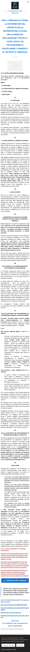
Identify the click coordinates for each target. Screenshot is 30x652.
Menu (28, 1)
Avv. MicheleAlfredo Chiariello (15, 73)
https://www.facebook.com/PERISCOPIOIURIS (14, 605)
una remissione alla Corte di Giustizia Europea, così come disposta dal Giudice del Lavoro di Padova (16, 505)
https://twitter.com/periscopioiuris (11, 612)
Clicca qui (15, 621)
